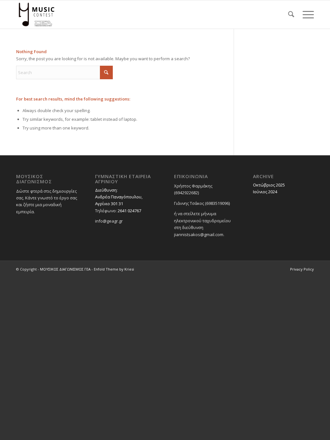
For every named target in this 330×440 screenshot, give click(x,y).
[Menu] (306, 14)
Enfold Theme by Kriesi (114, 269)
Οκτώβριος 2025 (269, 185)
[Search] (291, 14)
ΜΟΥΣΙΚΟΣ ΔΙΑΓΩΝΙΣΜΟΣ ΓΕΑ (65, 269)
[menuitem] (291, 14)
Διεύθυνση (106, 190)
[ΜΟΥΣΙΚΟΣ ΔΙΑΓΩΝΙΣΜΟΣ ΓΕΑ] (36, 14)
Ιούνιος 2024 (265, 192)
